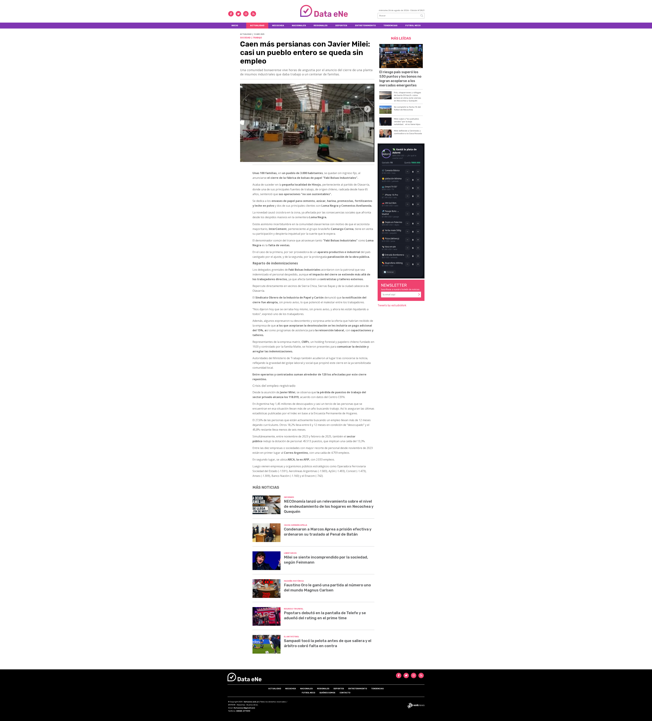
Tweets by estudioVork (392, 305)
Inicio (234, 25)
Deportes (341, 25)
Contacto (345, 693)
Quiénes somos (327, 693)
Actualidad (257, 25)
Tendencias (390, 25)
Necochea (278, 25)
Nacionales (299, 25)
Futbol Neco (413, 25)
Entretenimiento (365, 25)
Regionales (321, 25)
